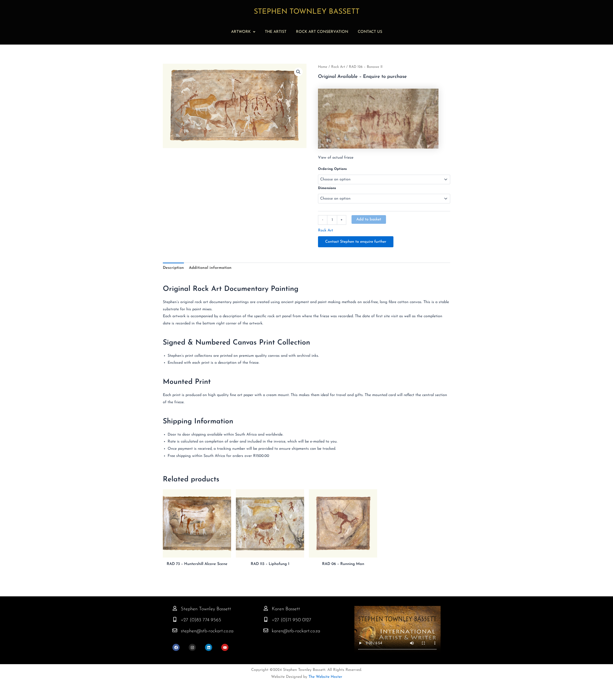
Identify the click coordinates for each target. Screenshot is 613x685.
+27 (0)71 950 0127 (291, 620)
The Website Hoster (324, 677)
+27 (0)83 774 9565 (201, 620)
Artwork (241, 32)
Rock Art (338, 67)
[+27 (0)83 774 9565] (174, 619)
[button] (243, 31)
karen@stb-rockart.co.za (296, 631)
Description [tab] (173, 268)
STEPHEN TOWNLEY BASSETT (306, 12)
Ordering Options (332, 169)
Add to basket (368, 219)
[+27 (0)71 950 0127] (265, 619)
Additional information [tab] (210, 268)
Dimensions (327, 188)
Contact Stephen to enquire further (355, 242)
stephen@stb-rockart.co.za (207, 631)
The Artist (275, 32)
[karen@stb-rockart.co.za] (265, 630)
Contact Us (370, 32)
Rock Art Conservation (322, 32)
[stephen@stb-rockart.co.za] (174, 630)
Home (322, 67)
